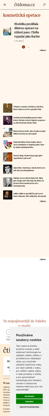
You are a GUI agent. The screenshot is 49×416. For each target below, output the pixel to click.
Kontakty (6, 409)
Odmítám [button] (29, 401)
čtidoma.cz (24, 4)
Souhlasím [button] (29, 396)
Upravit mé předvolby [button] (29, 407)
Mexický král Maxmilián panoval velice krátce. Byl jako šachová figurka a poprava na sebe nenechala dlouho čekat (29, 120)
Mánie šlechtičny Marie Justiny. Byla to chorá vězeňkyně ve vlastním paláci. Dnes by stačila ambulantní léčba (28, 144)
